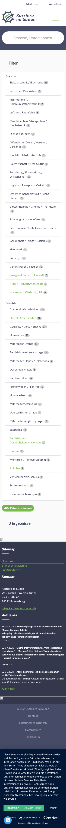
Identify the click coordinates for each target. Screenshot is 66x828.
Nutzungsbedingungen (33, 723)
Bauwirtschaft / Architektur (27, 164)
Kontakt (33, 716)
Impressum (33, 737)
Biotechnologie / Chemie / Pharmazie (33, 206)
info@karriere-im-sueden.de (19, 608)
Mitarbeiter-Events (21, 343)
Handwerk (16, 249)
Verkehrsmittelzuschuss (24, 477)
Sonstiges (15, 258)
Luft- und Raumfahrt (22, 112)
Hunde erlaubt (18, 395)
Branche (10, 76)
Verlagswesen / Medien (24, 266)
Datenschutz (33, 730)
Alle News (8, 688)
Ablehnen (13, 807)
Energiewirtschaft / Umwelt (27, 275)
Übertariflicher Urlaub (23, 412)
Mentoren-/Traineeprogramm (28, 459)
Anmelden (55, 4)
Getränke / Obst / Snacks (25, 326)
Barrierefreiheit (19, 378)
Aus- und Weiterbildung (24, 309)
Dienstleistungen (20, 134)
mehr (54, 807)
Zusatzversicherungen (23, 494)
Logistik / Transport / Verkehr (28, 185)
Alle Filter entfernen (18, 508)
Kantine (14, 451)
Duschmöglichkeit (21, 369)
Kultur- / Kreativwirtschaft (26, 283)
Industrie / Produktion (23, 91)
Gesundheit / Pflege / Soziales (28, 241)
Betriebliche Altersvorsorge (26, 352)
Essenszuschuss (19, 485)
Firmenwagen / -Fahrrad (25, 386)
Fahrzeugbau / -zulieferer (25, 219)
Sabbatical (16, 429)
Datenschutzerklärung (38, 823)
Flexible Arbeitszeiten (23, 318)
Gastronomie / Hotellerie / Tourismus (33, 228)
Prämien (15, 468)
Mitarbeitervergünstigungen (27, 421)
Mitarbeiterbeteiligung (23, 404)
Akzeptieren (33, 807)
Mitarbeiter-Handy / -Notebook (29, 361)
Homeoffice (17, 335)
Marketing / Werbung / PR (26, 292)
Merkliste (32, 4)
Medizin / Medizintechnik (25, 155)
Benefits (10, 303)
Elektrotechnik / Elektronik (26, 82)
